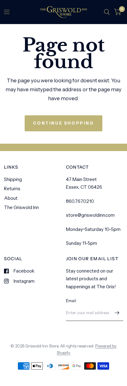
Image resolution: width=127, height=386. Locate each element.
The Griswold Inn (21, 207)
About (11, 198)
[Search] (107, 12)
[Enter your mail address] (117, 313)
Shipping (13, 179)
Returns (12, 188)
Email (71, 300)
